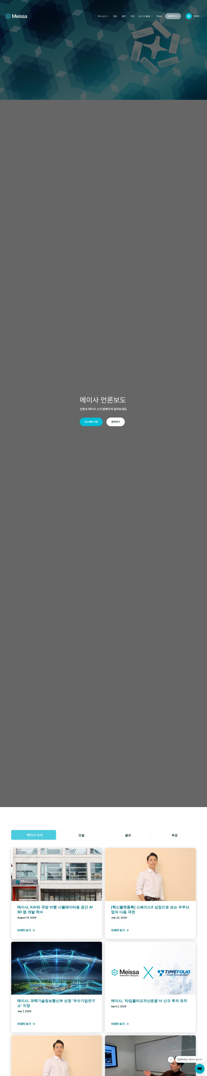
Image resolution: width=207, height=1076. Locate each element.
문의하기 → (173, 16)
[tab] (33, 835)
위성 (132, 16)
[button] (103, 16)
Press (159, 16)
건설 (115, 16)
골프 (123, 16)
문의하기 (115, 421)
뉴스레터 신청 (91, 421)
